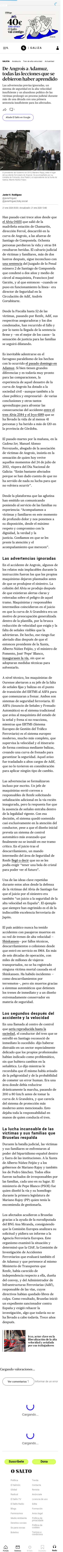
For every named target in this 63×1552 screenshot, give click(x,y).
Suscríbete (16, 1461)
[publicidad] (30, 25)
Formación (37, 1509)
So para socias (18, 1528)
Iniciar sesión (55, 48)
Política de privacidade (37, 1519)
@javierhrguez (9, 198)
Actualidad (49, 61)
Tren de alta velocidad (32, 61)
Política (14, 1480)
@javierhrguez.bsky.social (15, 201)
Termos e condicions (37, 1533)
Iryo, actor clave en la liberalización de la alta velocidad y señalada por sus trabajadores (42, 1341)
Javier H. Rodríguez (12, 194)
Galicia (5, 61)
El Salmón (15, 1485)
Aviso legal (37, 1513)
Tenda (35, 1480)
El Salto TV (16, 1499)
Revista (35, 1490)
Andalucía (16, 61)
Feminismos (17, 1513)
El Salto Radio (17, 1504)
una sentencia (12, 263)
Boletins (15, 1532)
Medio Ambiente (19, 1518)
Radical (14, 1494)
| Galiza (34, 48)
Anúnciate (37, 1494)
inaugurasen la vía (15, 658)
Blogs (13, 1509)
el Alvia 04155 (12, 222)
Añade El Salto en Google (18, 117)
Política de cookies (37, 1526)
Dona (44, 1461)
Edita (34, 1504)
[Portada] (23, 48)
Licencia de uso (40, 1499)
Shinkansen (10, 941)
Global (14, 1490)
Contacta (36, 1485)
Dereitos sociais (19, 1523)
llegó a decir (20, 860)
